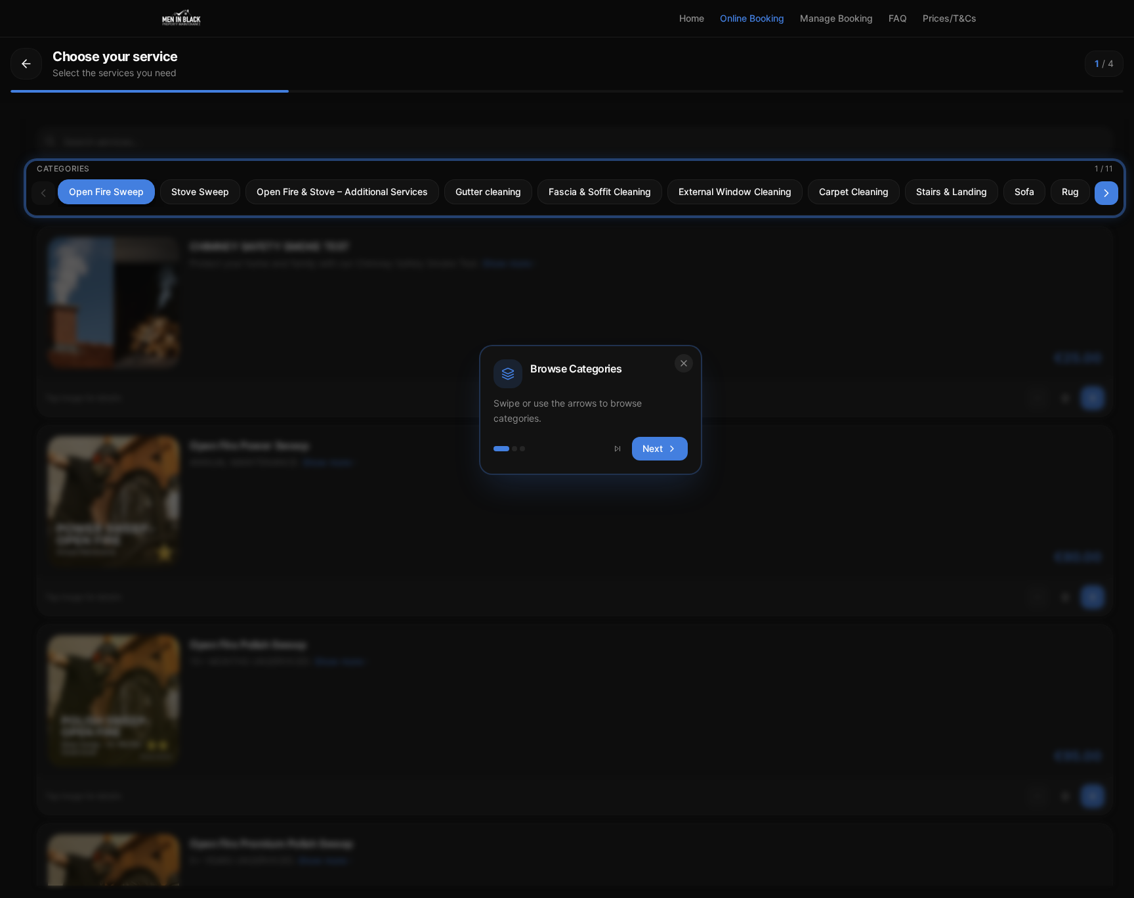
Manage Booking (836, 18)
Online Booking (752, 18)
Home (691, 18)
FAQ (898, 18)
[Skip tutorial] (617, 448)
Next (652, 448)
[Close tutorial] (684, 363)
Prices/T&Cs (949, 18)
